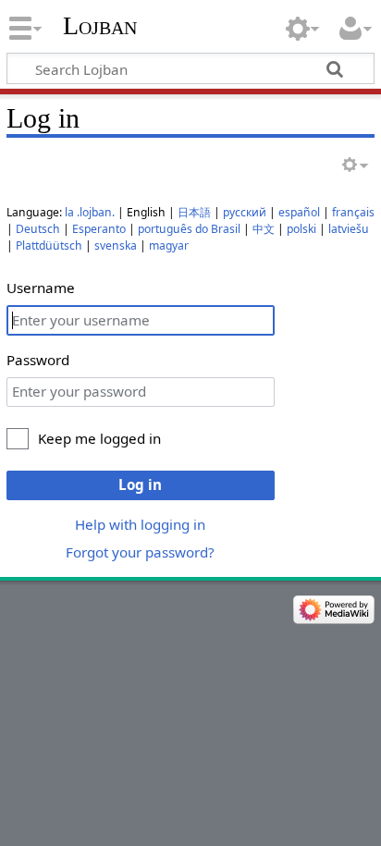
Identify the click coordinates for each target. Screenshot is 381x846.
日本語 (194, 212)
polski (301, 229)
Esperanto (99, 229)
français (353, 212)
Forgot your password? (140, 552)
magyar (169, 245)
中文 (263, 229)
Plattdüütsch (49, 245)
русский (244, 212)
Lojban (100, 25)
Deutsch (38, 229)
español (299, 212)
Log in (140, 484)
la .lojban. (90, 212)
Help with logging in (140, 524)
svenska (115, 245)
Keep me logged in (99, 438)
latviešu (348, 229)
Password (37, 359)
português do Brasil (189, 229)
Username (40, 287)
